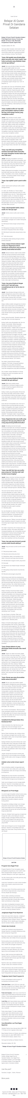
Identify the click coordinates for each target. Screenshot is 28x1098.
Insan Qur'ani (14, 16)
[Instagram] (14, 1089)
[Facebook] (11, 1089)
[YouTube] (17, 1089)
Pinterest (18, 1072)
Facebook (4, 1072)
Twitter (13, 1072)
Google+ (9, 1072)
